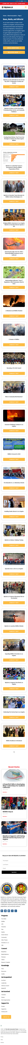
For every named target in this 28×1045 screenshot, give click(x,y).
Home (4, 15)
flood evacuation (12, 15)
